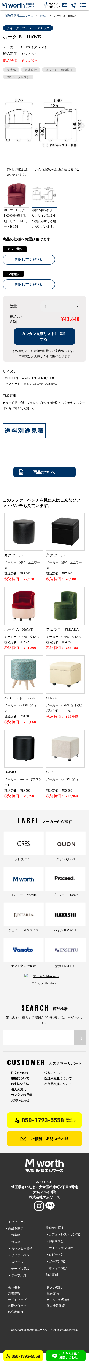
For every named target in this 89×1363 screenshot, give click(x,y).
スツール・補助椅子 (59, 69)
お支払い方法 (20, 1084)
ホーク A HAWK (18, 629)
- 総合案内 (51, 1293)
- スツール (14, 1261)
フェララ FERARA (62, 629)
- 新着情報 (13, 1293)
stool (43, 15)
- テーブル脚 (16, 1275)
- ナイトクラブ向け (58, 1248)
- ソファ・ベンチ (19, 1255)
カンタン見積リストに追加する (44, 336)
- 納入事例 (50, 1274)
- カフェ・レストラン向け (62, 1234)
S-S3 (49, 772)
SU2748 (52, 698)
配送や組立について (58, 1078)
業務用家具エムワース (19, 15)
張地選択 (31, 69)
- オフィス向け (55, 1268)
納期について (20, 1078)
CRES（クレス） (18, 77)
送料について (53, 1073)
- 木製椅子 (14, 1235)
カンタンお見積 (21, 1094)
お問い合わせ (20, 1100)
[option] (44, 131)
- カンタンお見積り (57, 1299)
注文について (20, 1073)
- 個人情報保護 (54, 1305)
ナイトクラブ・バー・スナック (28, 28)
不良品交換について (58, 1084)
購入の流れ (18, 1089)
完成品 (11, 69)
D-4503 (10, 772)
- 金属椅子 (14, 1242)
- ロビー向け (53, 1254)
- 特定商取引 (14, 1312)
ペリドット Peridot (20, 698)
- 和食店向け (53, 1241)
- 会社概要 (13, 1287)
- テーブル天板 (17, 1268)
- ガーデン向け (55, 1261)
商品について (44, 472)
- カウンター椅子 (19, 1248)
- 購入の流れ (53, 1287)
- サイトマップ (16, 1299)
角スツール (55, 555)
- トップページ (16, 1221)
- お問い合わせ (16, 1305)
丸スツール (13, 555)
